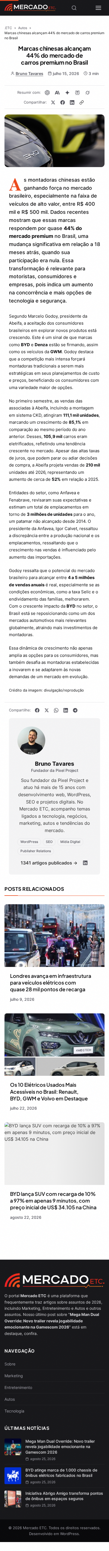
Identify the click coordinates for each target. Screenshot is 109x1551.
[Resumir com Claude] (57, 92)
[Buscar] (74, 8)
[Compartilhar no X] (53, 102)
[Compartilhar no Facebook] (62, 102)
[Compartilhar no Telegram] (75, 710)
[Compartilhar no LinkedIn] (72, 102)
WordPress (69, 1533)
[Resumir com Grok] (87, 92)
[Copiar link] (81, 102)
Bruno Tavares (29, 73)
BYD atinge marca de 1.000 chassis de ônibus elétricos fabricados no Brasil (61, 1473)
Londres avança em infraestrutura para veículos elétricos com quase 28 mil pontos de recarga (50, 983)
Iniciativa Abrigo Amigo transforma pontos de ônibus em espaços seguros (64, 1496)
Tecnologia (14, 1411)
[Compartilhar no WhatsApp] (56, 710)
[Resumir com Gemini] (67, 92)
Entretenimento (18, 1387)
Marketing (13, 1375)
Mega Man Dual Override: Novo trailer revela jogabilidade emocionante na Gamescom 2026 (60, 1446)
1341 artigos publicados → (49, 863)
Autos (9, 1399)
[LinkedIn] (85, 862)
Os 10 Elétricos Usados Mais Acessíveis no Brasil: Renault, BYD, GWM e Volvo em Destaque (49, 1091)
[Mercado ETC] (30, 9)
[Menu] (98, 8)
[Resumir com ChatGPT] (47, 92)
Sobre (9, 1364)
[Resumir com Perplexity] (77, 92)
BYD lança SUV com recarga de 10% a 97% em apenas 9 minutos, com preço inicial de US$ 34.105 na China (53, 1201)
